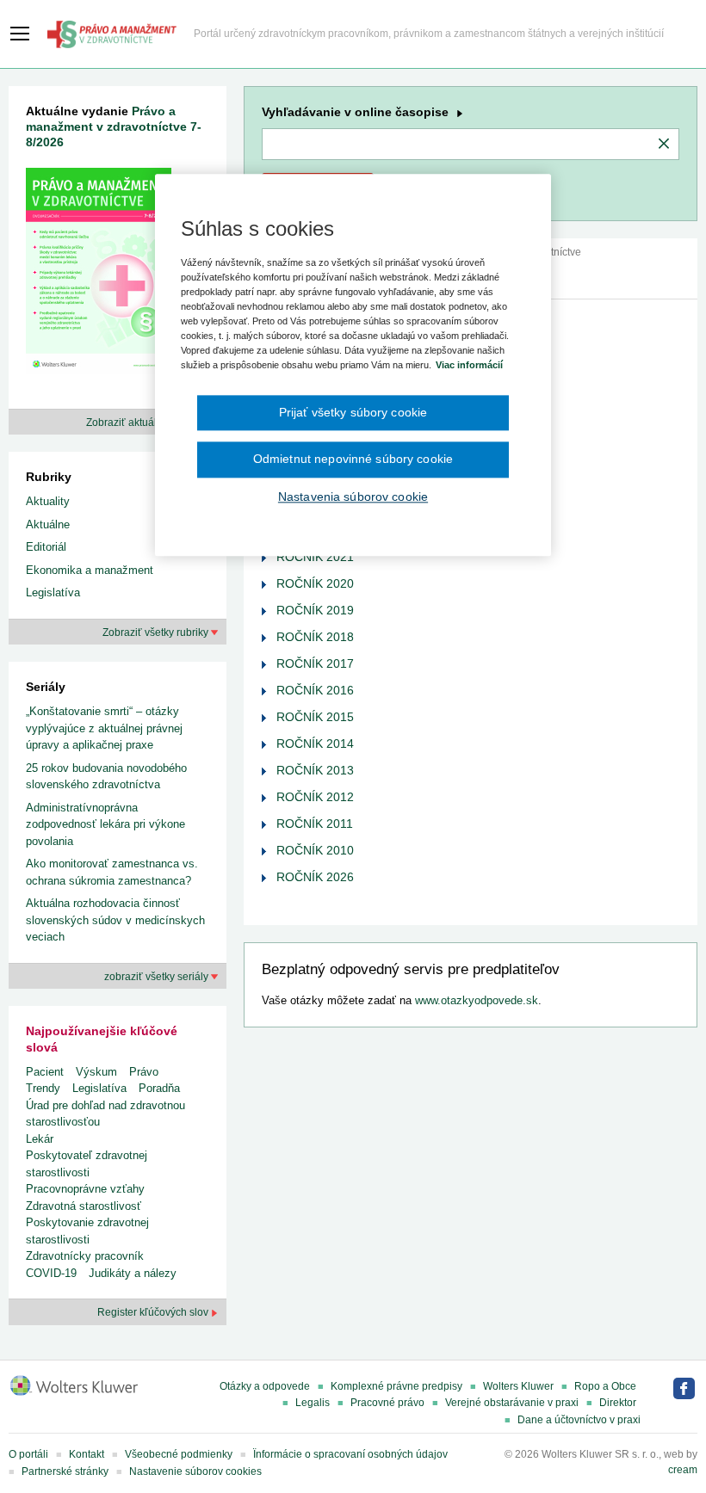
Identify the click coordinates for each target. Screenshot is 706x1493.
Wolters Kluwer (518, 1386)
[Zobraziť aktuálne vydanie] (98, 274)
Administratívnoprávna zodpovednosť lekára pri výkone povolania (105, 824)
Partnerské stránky (65, 1471)
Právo (143, 1071)
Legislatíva (53, 592)
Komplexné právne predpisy (396, 1386)
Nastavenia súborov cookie (353, 496)
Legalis (312, 1403)
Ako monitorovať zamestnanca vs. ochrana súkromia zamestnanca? (112, 872)
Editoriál (46, 546)
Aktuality (48, 501)
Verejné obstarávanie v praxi (512, 1403)
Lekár (39, 1138)
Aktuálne (48, 524)
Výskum (96, 1071)
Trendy (43, 1088)
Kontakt (86, 1454)
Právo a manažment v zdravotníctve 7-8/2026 (113, 126)
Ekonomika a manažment (89, 570)
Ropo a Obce (605, 1386)
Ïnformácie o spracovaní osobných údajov (350, 1454)
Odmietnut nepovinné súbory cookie (353, 459)
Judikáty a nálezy (132, 1273)
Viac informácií (469, 366)
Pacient (45, 1071)
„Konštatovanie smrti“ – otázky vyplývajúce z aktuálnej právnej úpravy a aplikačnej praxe (104, 728)
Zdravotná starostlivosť (83, 1206)
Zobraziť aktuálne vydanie (148, 422)
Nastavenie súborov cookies (195, 1471)
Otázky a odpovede (265, 1386)
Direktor (617, 1403)
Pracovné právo (387, 1403)
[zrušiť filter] (664, 144)
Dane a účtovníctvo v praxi (579, 1420)
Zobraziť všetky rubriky (156, 632)
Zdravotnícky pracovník (85, 1255)
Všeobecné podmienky (178, 1454)
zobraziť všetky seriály (157, 977)
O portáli (28, 1454)
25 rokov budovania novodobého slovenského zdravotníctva (106, 777)
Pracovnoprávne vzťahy (85, 1188)
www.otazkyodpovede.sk (476, 1000)
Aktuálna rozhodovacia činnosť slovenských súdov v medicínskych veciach (115, 920)
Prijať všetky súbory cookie (353, 412)
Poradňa (159, 1088)
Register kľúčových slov (154, 1312)
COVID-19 (51, 1273)
